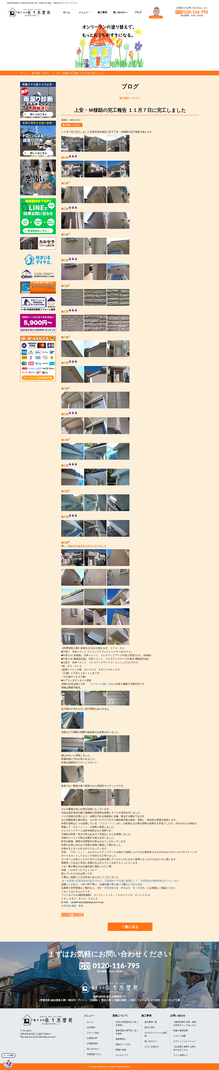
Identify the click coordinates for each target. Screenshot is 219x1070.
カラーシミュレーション (184, 1041)
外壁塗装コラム (94, 1054)
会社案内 (91, 1027)
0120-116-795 (194, 12)
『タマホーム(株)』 (98, 683)
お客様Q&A (92, 1043)
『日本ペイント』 (80, 827)
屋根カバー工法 (123, 1044)
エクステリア (122, 1054)
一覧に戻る (130, 926)
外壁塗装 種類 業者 (72, 905)
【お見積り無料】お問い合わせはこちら (184, 1048)
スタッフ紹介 (93, 1032)
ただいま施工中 (152, 1046)
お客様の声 (92, 1037)
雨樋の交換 (121, 1049)
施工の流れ (150, 1027)
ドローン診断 (179, 1035)
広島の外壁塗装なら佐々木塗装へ (127, 1023)
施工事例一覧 (151, 1021)
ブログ (138, 12)
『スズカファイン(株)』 (110, 823)
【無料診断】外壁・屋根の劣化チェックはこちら (184, 1023)
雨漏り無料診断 (180, 1030)
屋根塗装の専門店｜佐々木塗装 (127, 1032)
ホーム (66, 12)
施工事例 (102, 12)
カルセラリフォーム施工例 (156, 1034)
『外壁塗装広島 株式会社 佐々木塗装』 (124, 887)
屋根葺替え (121, 1038)
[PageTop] (209, 1066)
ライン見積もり (180, 1054)
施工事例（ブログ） (71, 124)
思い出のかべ (120, 12)
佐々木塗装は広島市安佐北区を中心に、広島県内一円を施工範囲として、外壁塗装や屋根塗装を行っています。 (121, 880)
